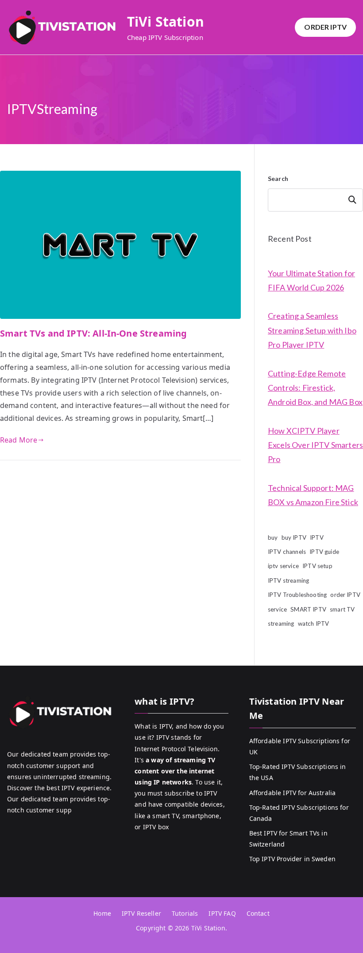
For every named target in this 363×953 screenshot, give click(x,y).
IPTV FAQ (222, 913)
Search (278, 178)
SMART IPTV (308, 609)
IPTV (317, 537)
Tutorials (185, 913)
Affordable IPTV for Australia (292, 792)
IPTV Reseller (141, 913)
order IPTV (345, 594)
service (277, 609)
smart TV (342, 609)
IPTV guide (324, 551)
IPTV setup (317, 565)
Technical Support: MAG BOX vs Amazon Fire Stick (313, 495)
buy (273, 537)
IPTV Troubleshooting (297, 594)
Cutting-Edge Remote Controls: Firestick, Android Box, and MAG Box (315, 388)
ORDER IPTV (325, 27)
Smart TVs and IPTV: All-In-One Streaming (93, 333)
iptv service (283, 565)
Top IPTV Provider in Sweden (292, 859)
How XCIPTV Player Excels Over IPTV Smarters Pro (315, 445)
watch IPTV (313, 623)
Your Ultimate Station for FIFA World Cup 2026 (311, 280)
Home (102, 913)
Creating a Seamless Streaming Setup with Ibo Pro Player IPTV (312, 330)
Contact (258, 913)
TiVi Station (165, 21)
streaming (281, 623)
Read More (18, 440)
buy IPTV (294, 537)
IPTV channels (287, 551)
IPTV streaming (288, 580)
